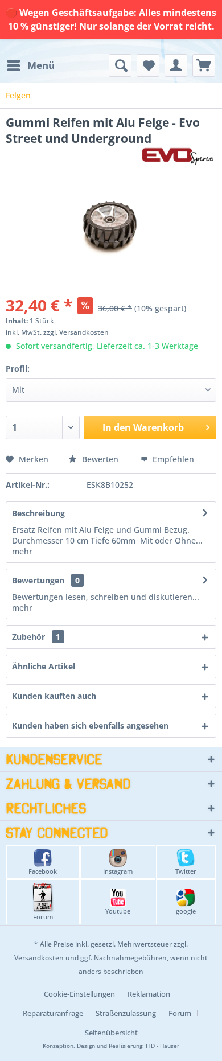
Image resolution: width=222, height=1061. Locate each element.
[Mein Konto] (176, 65)
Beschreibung (38, 513)
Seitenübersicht (111, 1032)
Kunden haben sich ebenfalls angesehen (90, 725)
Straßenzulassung (126, 1013)
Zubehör (36, 636)
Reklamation (149, 994)
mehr (22, 551)
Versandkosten (39, 958)
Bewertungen (38, 580)
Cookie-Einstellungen (79, 994)
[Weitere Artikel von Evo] (177, 156)
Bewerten (100, 459)
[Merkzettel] (148, 65)
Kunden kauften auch (54, 695)
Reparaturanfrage (53, 1013)
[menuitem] (30, 65)
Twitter (185, 871)
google (186, 911)
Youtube (117, 911)
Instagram (118, 871)
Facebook (42, 871)
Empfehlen (172, 459)
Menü (41, 65)
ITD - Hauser (162, 1046)
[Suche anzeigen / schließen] (120, 65)
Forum (43, 916)
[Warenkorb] (203, 65)
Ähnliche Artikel (43, 666)
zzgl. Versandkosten (76, 332)
